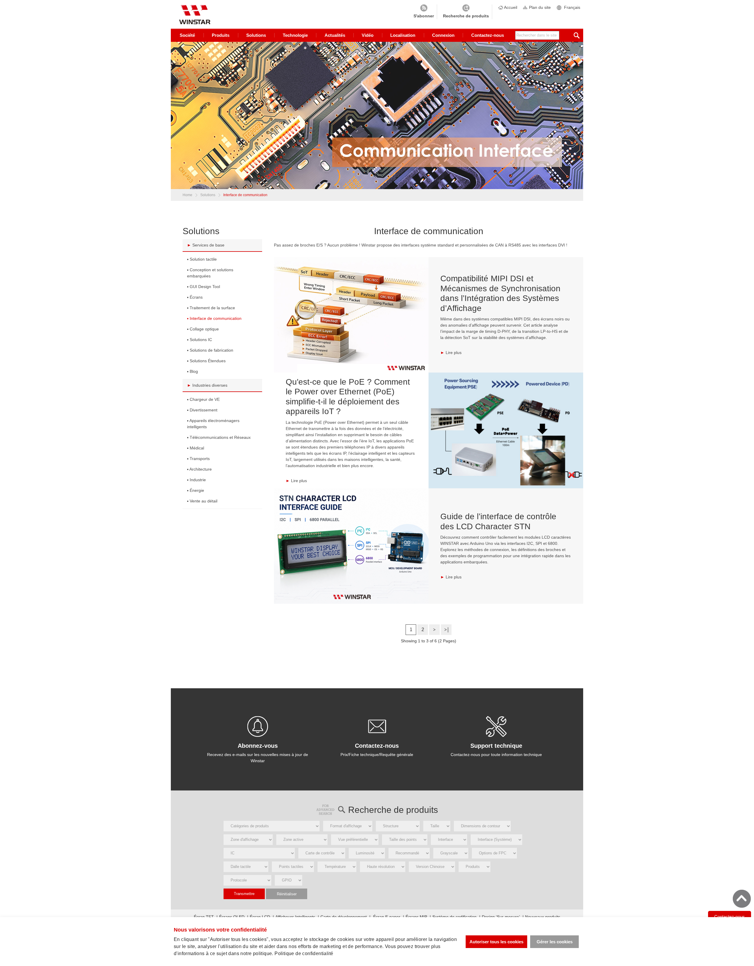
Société (187, 35)
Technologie (295, 35)
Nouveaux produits (542, 916)
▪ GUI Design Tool (203, 286)
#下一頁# (434, 629)
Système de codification (454, 916)
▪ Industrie (196, 479)
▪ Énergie (195, 490)
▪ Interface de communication (214, 318)
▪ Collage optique (203, 329)
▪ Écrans (195, 297)
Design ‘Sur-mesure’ (501, 916)
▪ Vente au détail (202, 501)
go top (741, 898)
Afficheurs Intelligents (295, 916)
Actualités (335, 35)
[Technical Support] (496, 726)
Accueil (510, 7)
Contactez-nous (487, 35)
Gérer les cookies (555, 941)
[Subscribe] (257, 726)
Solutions (256, 35)
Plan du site (540, 7)
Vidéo (367, 35)
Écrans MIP (416, 916)
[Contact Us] (377, 726)
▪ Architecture (199, 469)
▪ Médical (195, 448)
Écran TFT (204, 916)
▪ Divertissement (202, 410)
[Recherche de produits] (466, 11)
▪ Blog (192, 371)
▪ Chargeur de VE (203, 399)
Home (187, 195)
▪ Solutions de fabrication (210, 350)
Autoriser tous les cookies (496, 941)
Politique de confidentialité (304, 953)
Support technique (496, 745)
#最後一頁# (446, 629)
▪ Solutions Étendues (206, 360)
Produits (220, 35)
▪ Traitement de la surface (211, 307)
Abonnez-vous (258, 745)
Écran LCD (260, 916)
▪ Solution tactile (202, 259)
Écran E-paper (386, 916)
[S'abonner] (424, 11)
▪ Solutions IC (199, 339)
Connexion (443, 35)
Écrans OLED (231, 916)
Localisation (402, 35)
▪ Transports (198, 458)
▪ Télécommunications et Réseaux (219, 437)
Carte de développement (343, 916)
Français (572, 7)
